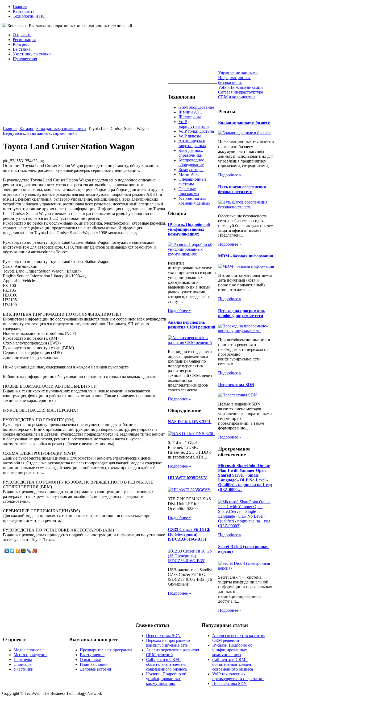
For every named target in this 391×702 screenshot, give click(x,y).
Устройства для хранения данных (194, 200)
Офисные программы (188, 191)
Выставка (21, 49)
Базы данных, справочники (61, 128)
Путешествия (25, 58)
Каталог (26, 128)
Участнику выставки (32, 54)
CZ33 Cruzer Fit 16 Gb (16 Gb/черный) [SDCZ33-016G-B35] (189, 534)
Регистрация (24, 39)
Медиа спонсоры (29, 650)
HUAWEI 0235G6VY (187, 478)
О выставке (90, 659)
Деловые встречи (95, 669)
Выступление (92, 654)
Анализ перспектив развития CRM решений (191, 324)
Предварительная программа (106, 650)
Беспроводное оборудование (191, 162)
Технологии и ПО (29, 16)
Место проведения (30, 654)
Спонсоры (23, 664)
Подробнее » (179, 310)
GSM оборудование (196, 107)
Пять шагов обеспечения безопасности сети (242, 189)
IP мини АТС (190, 112)
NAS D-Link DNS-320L (189, 421)
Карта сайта (23, 11)
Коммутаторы (190, 169)
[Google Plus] (35, 550)
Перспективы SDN (236, 384)
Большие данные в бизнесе (244, 122)
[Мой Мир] (23, 550)
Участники (24, 669)
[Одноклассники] (18, 550)
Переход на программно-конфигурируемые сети (241, 313)
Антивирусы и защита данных (192, 143)
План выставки (94, 664)
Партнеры (23, 659)
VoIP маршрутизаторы (193, 124)
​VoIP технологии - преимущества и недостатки (238, 676)
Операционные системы (192, 181)
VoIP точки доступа (196, 131)
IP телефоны (189, 117)
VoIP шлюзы (189, 136)
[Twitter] (12, 550)
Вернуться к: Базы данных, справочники (40, 133)
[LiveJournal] (29, 550)
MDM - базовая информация (245, 256)
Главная (20, 6)
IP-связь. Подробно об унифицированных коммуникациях (189, 229)
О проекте (22, 35)
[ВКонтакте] (7, 550)
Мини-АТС (188, 174)
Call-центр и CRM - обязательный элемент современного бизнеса (166, 664)
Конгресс (21, 44)
